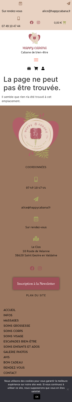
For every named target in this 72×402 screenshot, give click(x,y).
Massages (11, 321)
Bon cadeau (13, 363)
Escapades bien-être (20, 342)
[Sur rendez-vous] (20, 3)
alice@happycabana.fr (56, 11)
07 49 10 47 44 (11, 26)
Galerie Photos (15, 352)
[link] (34, 38)
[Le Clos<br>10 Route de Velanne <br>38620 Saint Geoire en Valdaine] (36, 238)
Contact (10, 373)
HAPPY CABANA (34, 48)
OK (37, 396)
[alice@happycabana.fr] (68, 3)
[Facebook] (31, 22)
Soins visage (13, 336)
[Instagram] (38, 22)
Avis (6, 357)
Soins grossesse (16, 326)
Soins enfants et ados (21, 347)
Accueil (9, 310)
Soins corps (13, 331)
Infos (7, 315)
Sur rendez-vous (12, 11)
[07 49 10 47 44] (18, 18)
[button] (36, 59)
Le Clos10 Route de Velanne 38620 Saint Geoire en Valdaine (36, 251)
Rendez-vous (14, 368)
